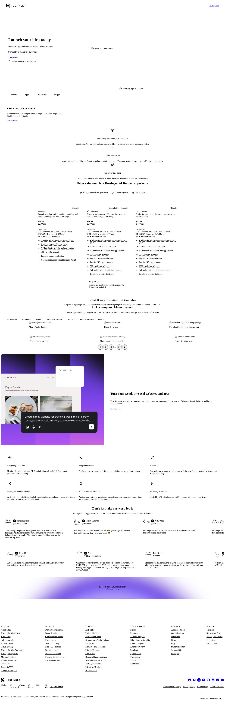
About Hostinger (178, 630)
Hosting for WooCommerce (12, 650)
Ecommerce (26, 320)
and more (58, 686)
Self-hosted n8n (7, 640)
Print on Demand (92, 650)
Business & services (54, 320)
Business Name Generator (96, 657)
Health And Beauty (87, 320)
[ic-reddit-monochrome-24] (213, 680)
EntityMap (134, 664)
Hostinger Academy (215, 636)
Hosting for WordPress (10, 633)
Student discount (178, 647)
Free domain (50, 640)
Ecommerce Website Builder (97, 640)
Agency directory (137, 647)
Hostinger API (91, 670)
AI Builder (89, 630)
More (100, 320)
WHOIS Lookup (52, 643)
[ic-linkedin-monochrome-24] (189, 680)
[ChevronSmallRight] (124, 347)
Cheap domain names (54, 636)
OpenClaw (5, 664)
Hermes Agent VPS (9, 660)
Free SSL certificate (53, 647)
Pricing (133, 630)
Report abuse (212, 643)
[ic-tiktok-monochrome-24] (217, 680)
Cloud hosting (7, 647)
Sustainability (176, 650)
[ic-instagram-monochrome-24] (199, 680)
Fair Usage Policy (127, 300)
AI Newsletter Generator (95, 660)
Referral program (137, 643)
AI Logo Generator (93, 664)
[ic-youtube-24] (208, 680)
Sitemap (133, 660)
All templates (12, 320)
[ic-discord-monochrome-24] (222, 680)
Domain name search (54, 630)
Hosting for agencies (9, 653)
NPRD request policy (172, 686)
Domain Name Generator (95, 647)
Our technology (177, 633)
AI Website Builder (93, 636)
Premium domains (52, 660)
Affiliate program (137, 636)
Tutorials (210, 630)
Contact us (211, 640)
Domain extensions (53, 653)
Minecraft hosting (8, 657)
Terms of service (217, 686)
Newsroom (175, 636)
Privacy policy (189, 686)
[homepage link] (15, 6)
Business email (7, 643)
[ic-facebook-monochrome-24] (194, 680)
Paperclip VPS (7, 667)
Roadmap (134, 650)
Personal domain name (54, 657)
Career (174, 640)
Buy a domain (51, 633)
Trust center (135, 657)
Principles (175, 653)
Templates (89, 643)
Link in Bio (71, 320)
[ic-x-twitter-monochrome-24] (203, 680)
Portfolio (39, 320)
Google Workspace (9, 670)
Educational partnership (140, 640)
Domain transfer (52, 650)
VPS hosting (6, 636)
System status (135, 653)
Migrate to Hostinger (93, 667)
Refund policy (202, 686)
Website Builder (92, 633)
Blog (173, 643)
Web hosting (6, 630)
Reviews (134, 633)
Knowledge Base (214, 633)
